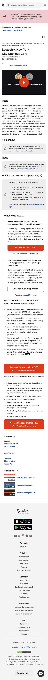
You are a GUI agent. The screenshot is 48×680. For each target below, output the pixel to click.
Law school (24, 557)
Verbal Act (8, 464)
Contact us (24, 624)
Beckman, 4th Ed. (11, 443)
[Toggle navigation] (45, 5)
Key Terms (9, 453)
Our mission (24, 580)
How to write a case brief (24, 607)
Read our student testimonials (25, 254)
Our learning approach (24, 587)
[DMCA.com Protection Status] (24, 652)
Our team (24, 584)
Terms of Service (18, 642)
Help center (24, 631)
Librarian (24, 563)
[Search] (8, 5)
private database (14, 43)
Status (24, 634)
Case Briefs (19, 30)
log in (30, 151)
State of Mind (9, 461)
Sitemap (34, 647)
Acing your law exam (24, 614)
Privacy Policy (31, 642)
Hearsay (7, 458)
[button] (24, 82)
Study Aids (6, 27)
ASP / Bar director (24, 570)
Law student (24, 560)
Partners (23, 594)
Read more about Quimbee (26, 295)
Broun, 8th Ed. (10, 446)
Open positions (24, 590)
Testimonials (24, 597)
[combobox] (24, 5)
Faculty (24, 567)
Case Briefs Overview (22, 27)
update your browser (26, 19)
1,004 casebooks (29, 399)
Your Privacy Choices (18, 647)
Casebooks (6, 30)
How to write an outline (24, 610)
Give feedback (24, 627)
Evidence (7, 441)
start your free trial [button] (20, 151)
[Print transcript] (43, 37)
